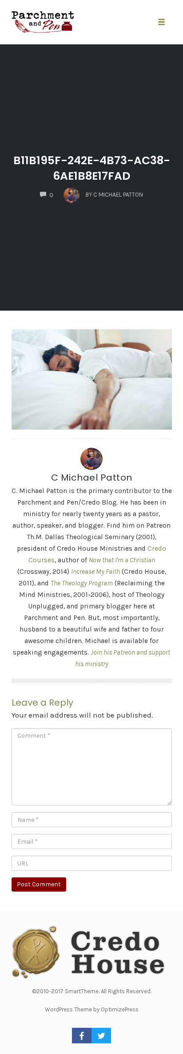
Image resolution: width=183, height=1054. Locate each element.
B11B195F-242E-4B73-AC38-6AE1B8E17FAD (91, 168)
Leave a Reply (42, 702)
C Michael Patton (91, 477)
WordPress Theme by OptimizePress (92, 1009)
